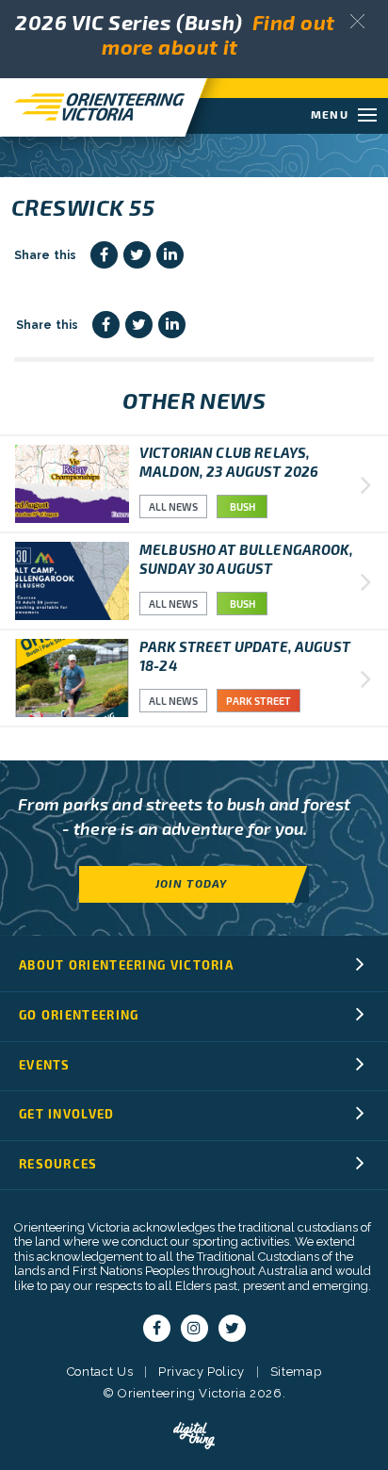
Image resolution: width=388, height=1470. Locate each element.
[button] (357, 21)
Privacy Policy (201, 1371)
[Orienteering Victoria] (92, 107)
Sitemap (296, 1371)
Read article (194, 483)
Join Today (191, 883)
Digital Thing (194, 1436)
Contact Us (100, 1371)
